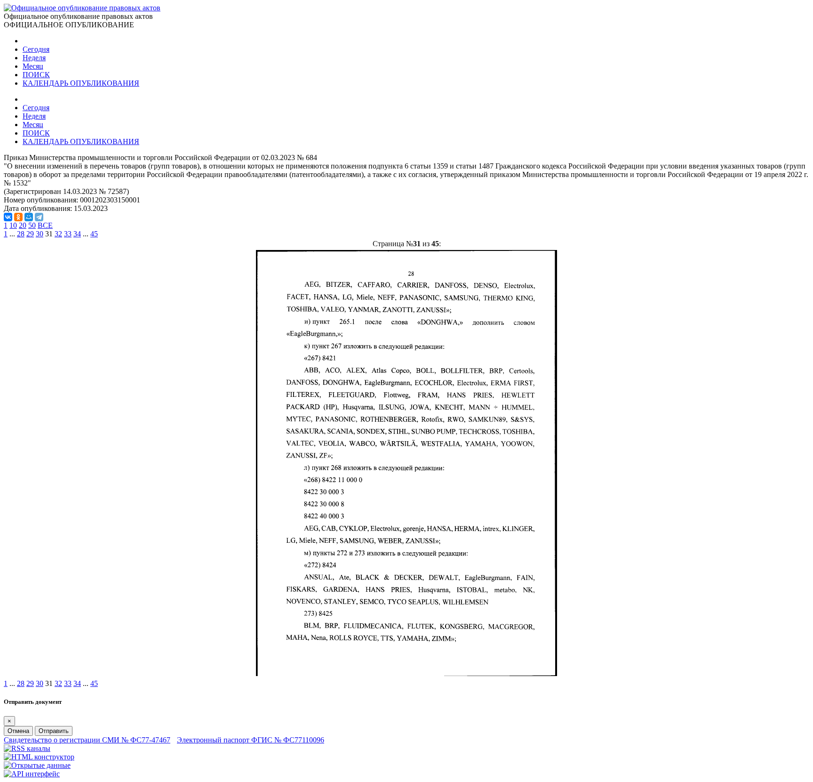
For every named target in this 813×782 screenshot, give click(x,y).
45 (94, 234)
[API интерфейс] (32, 774)
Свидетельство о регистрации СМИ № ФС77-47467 (87, 740)
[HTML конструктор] (39, 757)
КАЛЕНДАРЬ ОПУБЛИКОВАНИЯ (81, 83)
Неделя (34, 58)
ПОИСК (36, 75)
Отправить (54, 730)
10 (13, 225)
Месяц (33, 66)
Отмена (18, 730)
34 (77, 234)
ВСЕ (45, 225)
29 (30, 234)
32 (58, 234)
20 (22, 225)
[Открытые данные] (37, 765)
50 (32, 225)
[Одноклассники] (18, 217)
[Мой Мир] (28, 217)
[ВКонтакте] (8, 217)
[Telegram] (39, 217)
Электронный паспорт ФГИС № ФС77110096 (250, 740)
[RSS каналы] (27, 748)
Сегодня (36, 49)
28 (20, 234)
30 (39, 234)
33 (68, 234)
